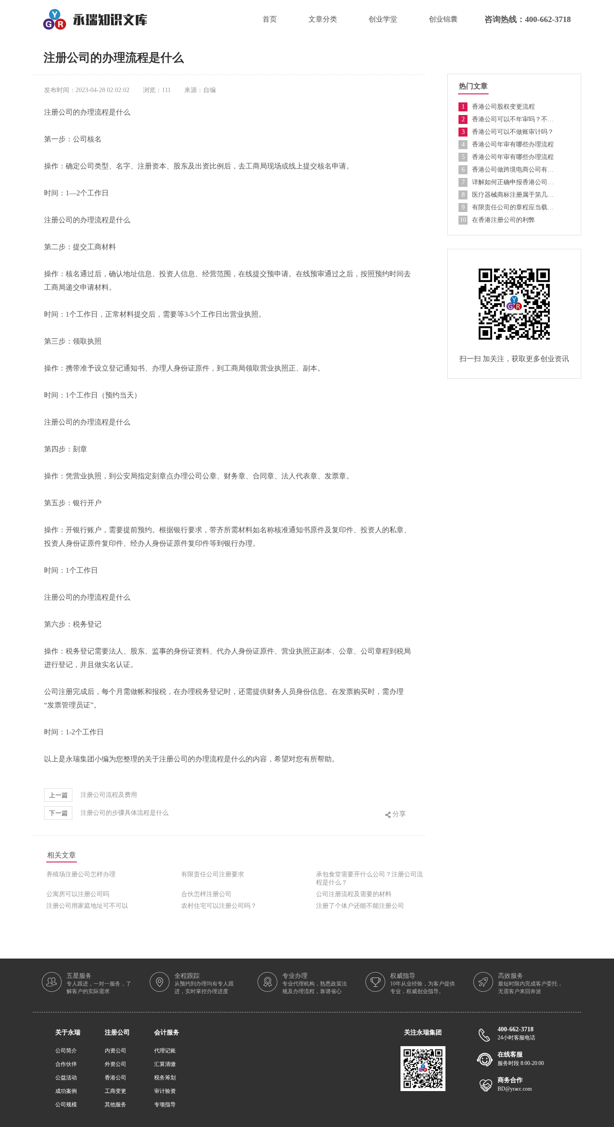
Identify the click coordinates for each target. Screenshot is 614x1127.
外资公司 (115, 1064)
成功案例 (66, 1091)
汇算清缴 (165, 1064)
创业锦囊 (443, 19)
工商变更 (115, 1091)
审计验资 (165, 1091)
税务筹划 (165, 1077)
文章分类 (322, 19)
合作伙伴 (66, 1064)
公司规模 (66, 1104)
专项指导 (165, 1104)
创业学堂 (383, 19)
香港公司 (115, 1077)
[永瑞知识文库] (95, 12)
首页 (270, 19)
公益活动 (66, 1077)
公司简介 (66, 1050)
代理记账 (165, 1050)
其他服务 (115, 1104)
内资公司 (115, 1050)
